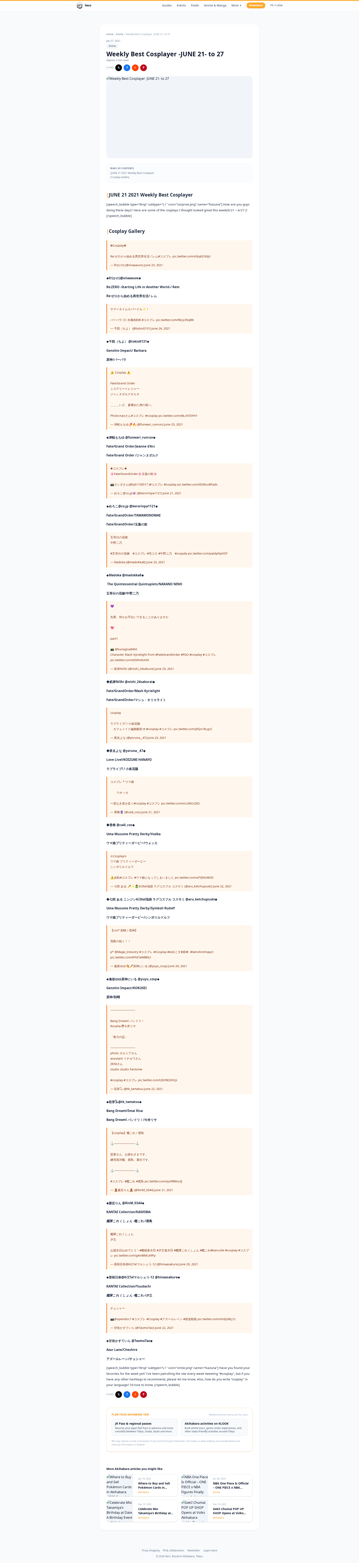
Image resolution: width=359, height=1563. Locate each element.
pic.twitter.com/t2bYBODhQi (157, 1080)
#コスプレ (165, 256)
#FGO (185, 655)
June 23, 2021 (153, 265)
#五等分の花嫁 (120, 553)
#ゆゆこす (174, 952)
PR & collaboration (173, 1550)
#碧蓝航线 (190, 1319)
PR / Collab (276, 5)
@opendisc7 (122, 1319)
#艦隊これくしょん (186, 1250)
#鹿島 (140, 1181)
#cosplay (151, 416)
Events (181, 5)
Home (109, 34)
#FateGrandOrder (167, 655)
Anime (119, 34)
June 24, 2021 (160, 328)
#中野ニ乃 (165, 553)
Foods (195, 5)
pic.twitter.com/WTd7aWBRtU (130, 957)
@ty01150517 (138, 484)
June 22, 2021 (222, 886)
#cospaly (181, 553)
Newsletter (256, 5)
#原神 (137, 320)
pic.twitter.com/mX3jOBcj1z (217, 1319)
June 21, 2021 (172, 493)
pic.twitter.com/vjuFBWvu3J (163, 1181)
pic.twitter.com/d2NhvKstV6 (129, 660)
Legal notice (210, 1550)
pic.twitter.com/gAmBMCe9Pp (135, 1255)
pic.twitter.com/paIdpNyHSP (207, 553)
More (236, 5)
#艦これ (130, 1181)
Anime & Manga (215, 5)
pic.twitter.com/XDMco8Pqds (197, 484)
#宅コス (152, 553)
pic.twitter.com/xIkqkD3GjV (191, 256)
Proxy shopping (151, 1550)
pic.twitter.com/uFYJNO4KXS (194, 877)
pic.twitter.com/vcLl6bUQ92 (180, 803)
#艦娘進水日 (147, 1250)
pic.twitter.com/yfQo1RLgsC (193, 729)
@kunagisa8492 (126, 649)
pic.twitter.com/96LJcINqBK (175, 320)
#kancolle (217, 1250)
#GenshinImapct (201, 952)
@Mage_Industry (126, 952)
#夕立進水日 (165, 1250)
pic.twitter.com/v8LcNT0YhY (178, 416)
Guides (167, 5)
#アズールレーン (171, 1319)
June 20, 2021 (188, 1264)
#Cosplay (160, 952)
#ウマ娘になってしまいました (154, 877)
